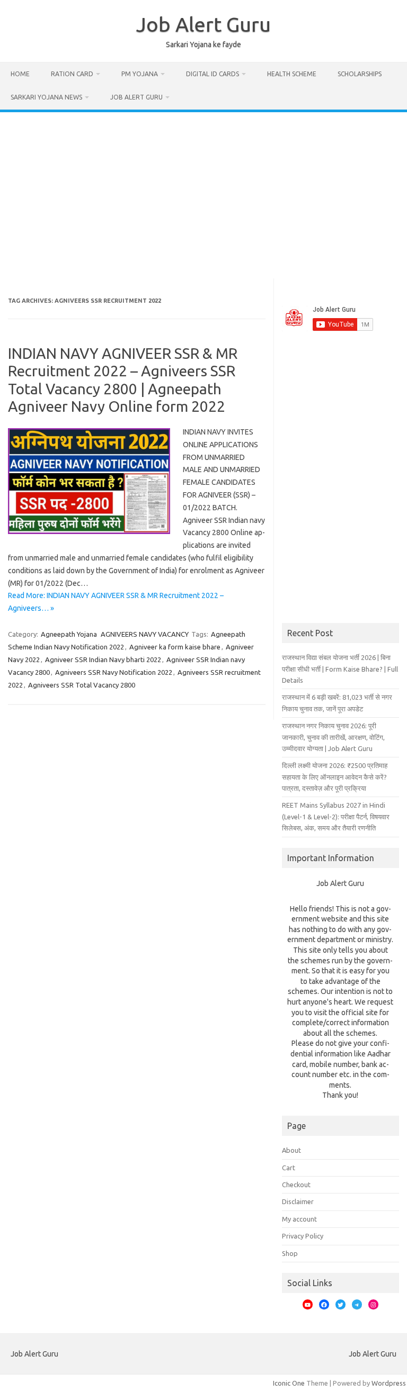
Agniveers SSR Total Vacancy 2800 (81, 685)
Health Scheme (291, 73)
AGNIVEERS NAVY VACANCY (145, 634)
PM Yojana (139, 73)
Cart (288, 1167)
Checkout (296, 1184)
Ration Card (72, 73)
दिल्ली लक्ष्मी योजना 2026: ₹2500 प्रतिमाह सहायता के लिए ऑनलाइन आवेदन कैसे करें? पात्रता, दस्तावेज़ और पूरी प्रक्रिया (334, 777)
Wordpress (388, 1383)
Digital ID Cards (212, 73)
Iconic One (289, 1383)
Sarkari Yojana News (46, 97)
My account (299, 1219)
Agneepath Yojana (69, 634)
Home (20, 73)
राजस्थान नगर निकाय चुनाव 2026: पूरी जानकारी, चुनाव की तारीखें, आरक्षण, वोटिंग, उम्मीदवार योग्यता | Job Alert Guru (333, 737)
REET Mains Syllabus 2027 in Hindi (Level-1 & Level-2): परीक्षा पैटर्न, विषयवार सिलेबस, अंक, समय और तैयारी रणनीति (336, 816)
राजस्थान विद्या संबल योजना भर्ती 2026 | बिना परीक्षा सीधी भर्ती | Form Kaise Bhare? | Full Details (340, 669)
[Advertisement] (203, 191)
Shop (290, 1253)
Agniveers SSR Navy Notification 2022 (113, 672)
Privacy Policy (302, 1236)
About (291, 1150)
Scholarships (360, 73)
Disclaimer (298, 1201)
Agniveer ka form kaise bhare (174, 646)
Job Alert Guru (203, 24)
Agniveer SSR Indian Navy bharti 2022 (103, 659)
